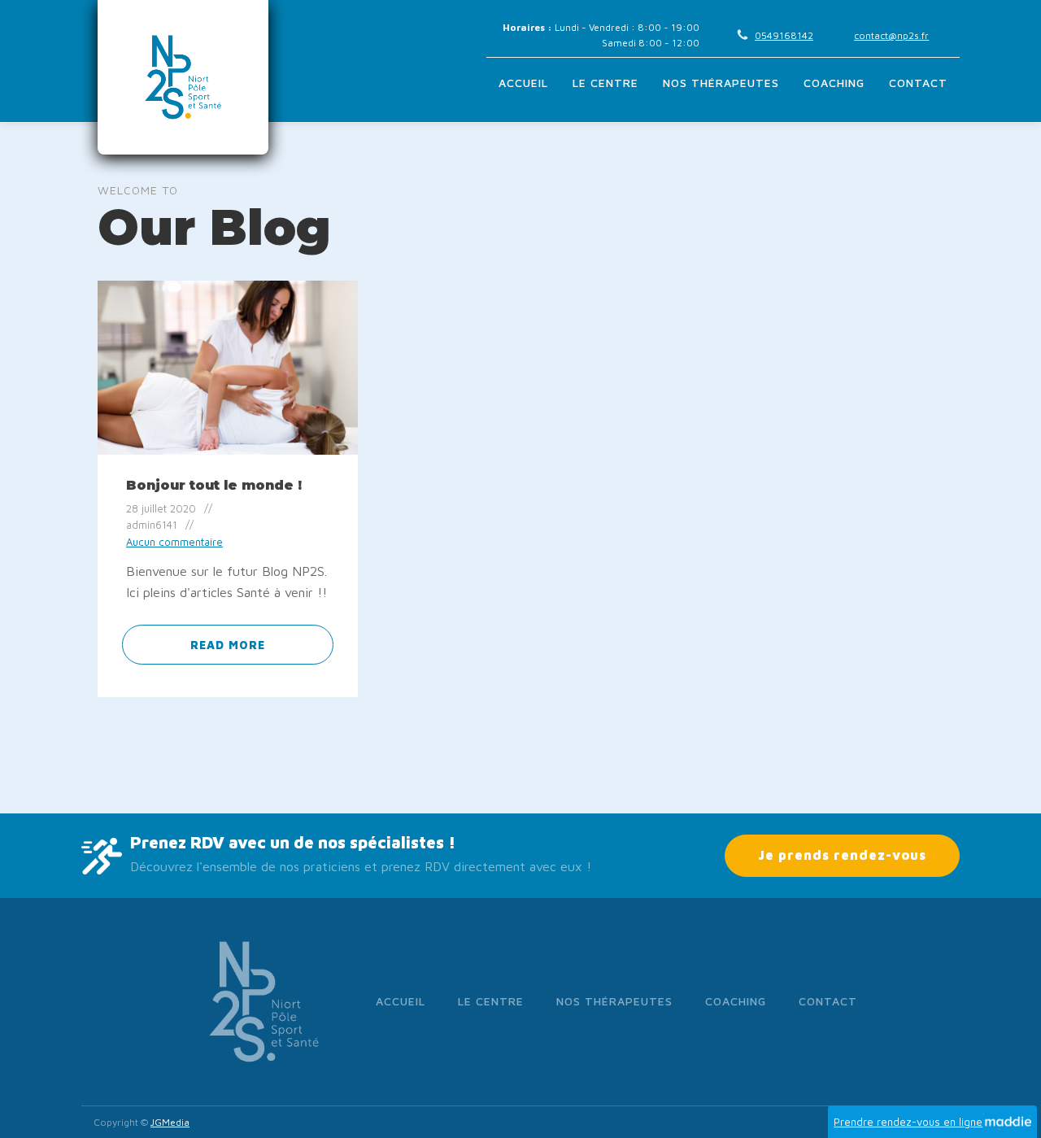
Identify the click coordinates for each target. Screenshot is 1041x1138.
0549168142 (784, 35)
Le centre (605, 82)
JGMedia (169, 1122)
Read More (227, 645)
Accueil (523, 82)
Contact (918, 82)
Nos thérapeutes (721, 82)
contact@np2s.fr (891, 35)
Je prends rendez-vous (842, 855)
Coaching (834, 82)
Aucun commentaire (174, 542)
